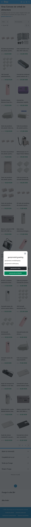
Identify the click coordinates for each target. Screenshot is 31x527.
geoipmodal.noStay (15, 268)
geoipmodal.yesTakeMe (15, 273)
